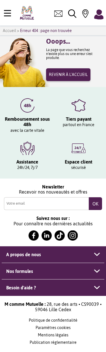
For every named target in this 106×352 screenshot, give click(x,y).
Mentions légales (53, 335)
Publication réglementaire (53, 342)
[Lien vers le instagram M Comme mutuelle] (73, 235)
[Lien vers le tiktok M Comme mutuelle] (60, 235)
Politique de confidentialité (53, 320)
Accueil (9, 30)
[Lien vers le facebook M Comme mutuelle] (34, 235)
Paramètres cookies (53, 327)
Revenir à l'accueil (68, 74)
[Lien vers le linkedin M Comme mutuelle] (47, 235)
